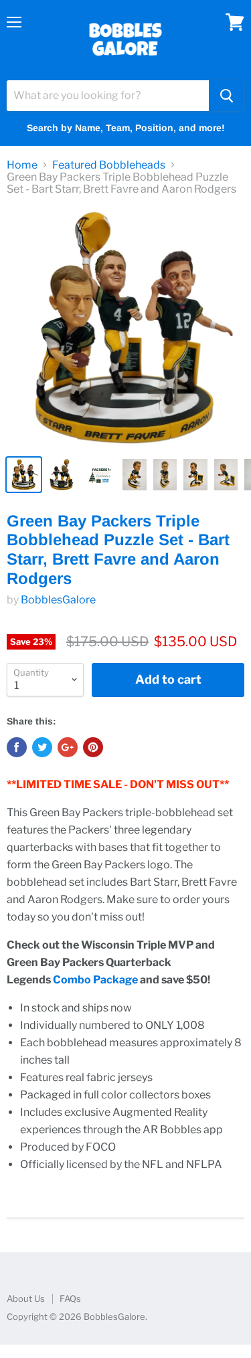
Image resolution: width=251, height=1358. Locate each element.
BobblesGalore (58, 599)
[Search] (226, 95)
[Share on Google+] (68, 747)
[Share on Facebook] (17, 747)
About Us (26, 1298)
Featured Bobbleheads (108, 165)
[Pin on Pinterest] (93, 747)
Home (22, 165)
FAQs (70, 1298)
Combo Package (95, 979)
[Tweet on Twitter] (42, 747)
